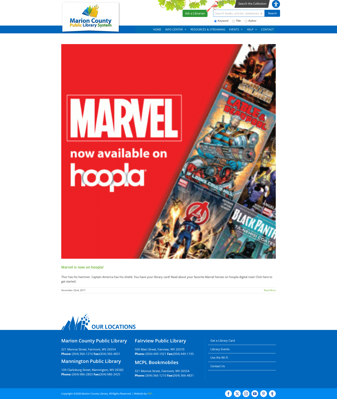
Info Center (174, 29)
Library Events (220, 349)
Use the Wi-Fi (219, 357)
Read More (270, 290)
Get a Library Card (222, 340)
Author (252, 20)
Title (238, 20)
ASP (149, 393)
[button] (276, 2)
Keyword (223, 20)
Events (234, 29)
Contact (267, 29)
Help (250, 29)
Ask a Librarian (195, 13)
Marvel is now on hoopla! (82, 267)
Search (272, 13)
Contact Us (217, 366)
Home (157, 29)
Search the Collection (252, 3)
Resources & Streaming (208, 29)
